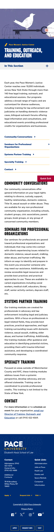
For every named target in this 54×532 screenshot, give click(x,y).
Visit (39, 528)
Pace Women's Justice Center (21, 45)
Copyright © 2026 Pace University (27, 504)
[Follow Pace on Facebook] (13, 515)
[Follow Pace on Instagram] (31, 515)
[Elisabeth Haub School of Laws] (18, 447)
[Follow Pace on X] (22, 515)
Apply (15, 528)
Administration (41, 463)
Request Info (27, 528)
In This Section (13, 65)
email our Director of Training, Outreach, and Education (24, 414)
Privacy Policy (27, 509)
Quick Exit (45, 178)
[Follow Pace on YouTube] (41, 515)
